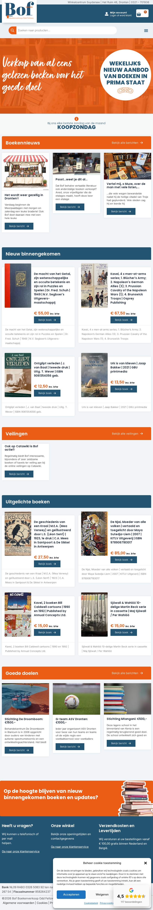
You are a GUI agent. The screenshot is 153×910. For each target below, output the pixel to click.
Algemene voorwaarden (18, 903)
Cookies (42, 903)
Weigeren (102, 894)
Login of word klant (121, 15)
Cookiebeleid (91, 903)
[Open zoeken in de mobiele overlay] (63, 30)
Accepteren (71, 894)
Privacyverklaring (109, 903)
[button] (145, 863)
